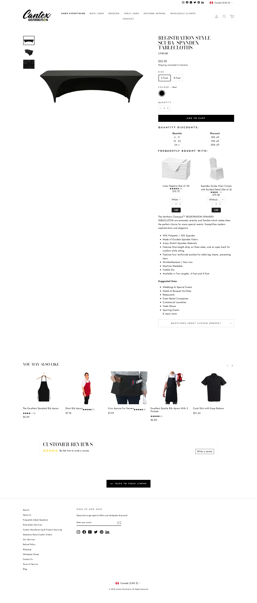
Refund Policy (29, 544)
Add (176, 209)
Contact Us (28, 559)
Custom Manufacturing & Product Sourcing (42, 529)
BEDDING (114, 13)
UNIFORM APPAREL (155, 13)
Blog (25, 568)
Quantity (164, 102)
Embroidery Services (32, 524)
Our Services (29, 539)
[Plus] (180, 204)
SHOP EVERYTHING (73, 13)
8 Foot (177, 78)
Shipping (162, 64)
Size (161, 71)
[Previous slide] (227, 365)
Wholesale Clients (31, 554)
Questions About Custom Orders (37, 534)
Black (162, 93)
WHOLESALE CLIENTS (183, 13)
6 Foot (164, 78)
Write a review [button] (204, 451)
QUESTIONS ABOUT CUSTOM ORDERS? (196, 323)
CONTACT (128, 18)
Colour (167, 87)
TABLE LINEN (131, 13)
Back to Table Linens (131, 483)
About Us (27, 514)
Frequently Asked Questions (35, 519)
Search (26, 509)
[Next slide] (232, 365)
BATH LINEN (97, 13)
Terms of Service (30, 564)
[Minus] (172, 204)
